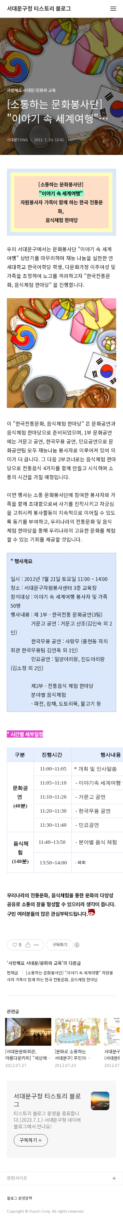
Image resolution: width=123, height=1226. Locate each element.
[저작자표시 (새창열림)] (76, 945)
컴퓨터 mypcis (21, 1212)
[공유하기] (28, 945)
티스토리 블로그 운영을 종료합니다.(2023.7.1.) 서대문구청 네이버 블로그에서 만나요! (47, 1120)
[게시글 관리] (36, 945)
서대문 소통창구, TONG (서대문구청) (42, 1190)
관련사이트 (17, 1178)
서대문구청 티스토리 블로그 (39, 8)
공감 (11, 1201)
